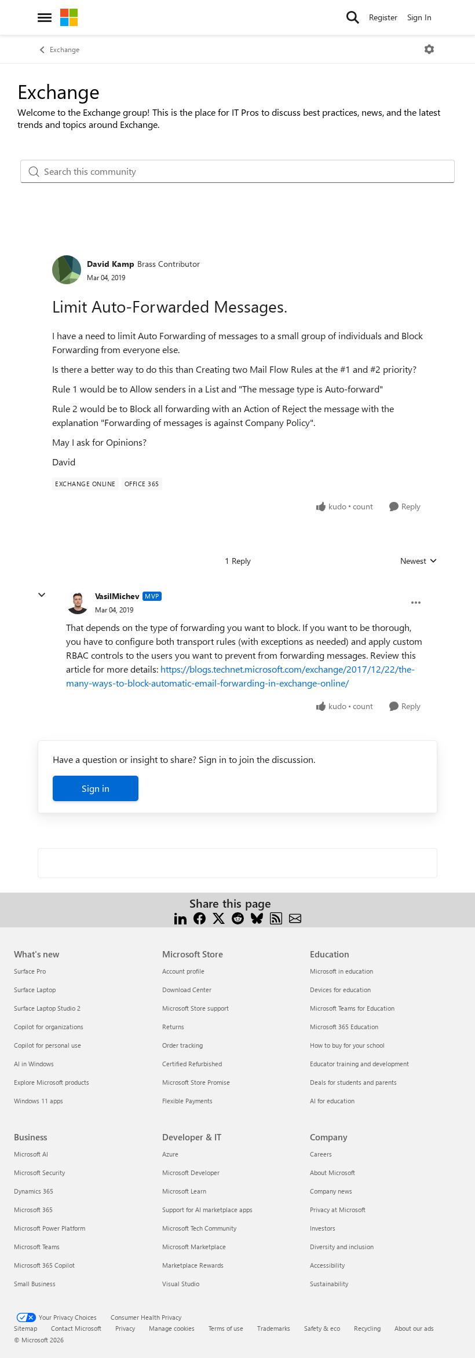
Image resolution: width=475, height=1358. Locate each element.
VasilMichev (117, 595)
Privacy (125, 1328)
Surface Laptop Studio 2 (47, 1008)
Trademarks (273, 1328)
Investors (322, 1228)
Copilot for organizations (48, 1026)
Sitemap (25, 1328)
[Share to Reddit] (238, 917)
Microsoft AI (31, 1154)
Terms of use (226, 1328)
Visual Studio (180, 1283)
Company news (331, 1191)
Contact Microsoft (76, 1328)
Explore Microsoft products (51, 1082)
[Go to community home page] (69, 17)
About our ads (414, 1328)
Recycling (367, 1328)
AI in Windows (34, 1063)
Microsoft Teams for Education (352, 1008)
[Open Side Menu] (44, 17)
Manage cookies (172, 1328)
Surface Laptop (35, 989)
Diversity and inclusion (342, 1246)
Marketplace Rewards (193, 1265)
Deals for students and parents (353, 1082)
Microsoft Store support (195, 1008)
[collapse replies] (42, 595)
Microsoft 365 (33, 1209)
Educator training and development (359, 1063)
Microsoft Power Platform (49, 1228)
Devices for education (340, 989)
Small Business (35, 1283)
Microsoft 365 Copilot (44, 1265)
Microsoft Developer (191, 1172)
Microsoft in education (341, 971)
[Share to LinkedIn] (180, 917)
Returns (173, 1026)
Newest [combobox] (418, 561)
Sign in (95, 788)
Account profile (183, 971)
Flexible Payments (187, 1100)
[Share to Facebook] (199, 917)
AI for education (332, 1100)
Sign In (419, 17)
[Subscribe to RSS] (276, 917)
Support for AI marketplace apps (207, 1209)
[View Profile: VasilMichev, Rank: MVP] (77, 602)
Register (383, 17)
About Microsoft (332, 1172)
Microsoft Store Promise (196, 1082)
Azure (170, 1154)
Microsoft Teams (37, 1246)
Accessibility (327, 1265)
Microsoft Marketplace (194, 1246)
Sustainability (329, 1283)
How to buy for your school (347, 1045)
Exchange (64, 49)
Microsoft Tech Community (199, 1228)
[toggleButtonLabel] (429, 49)
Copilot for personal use (47, 1045)
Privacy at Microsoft (338, 1209)
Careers (321, 1154)
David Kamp (110, 263)
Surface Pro (30, 971)
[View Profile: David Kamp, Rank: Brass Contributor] (66, 269)
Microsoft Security (39, 1172)
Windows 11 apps (38, 1100)
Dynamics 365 (33, 1191)
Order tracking (182, 1045)
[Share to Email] (295, 917)
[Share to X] (219, 917)
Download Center (186, 989)
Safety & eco (322, 1328)
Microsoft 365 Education (344, 1026)
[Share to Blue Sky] (257, 917)
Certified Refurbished (192, 1063)
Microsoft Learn (184, 1191)
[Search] (353, 17)
